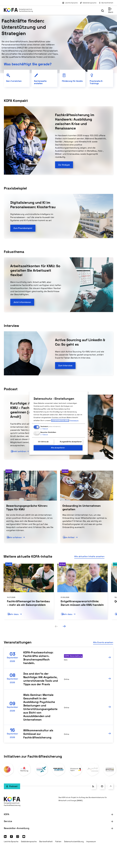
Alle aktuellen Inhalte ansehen (89, 556)
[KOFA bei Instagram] (17, 837)
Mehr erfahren (14, 537)
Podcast (13, 786)
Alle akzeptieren (58, 447)
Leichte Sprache (71, 3)
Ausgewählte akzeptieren (71, 441)
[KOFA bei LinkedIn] (5, 837)
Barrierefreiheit (107, 3)
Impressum (91, 841)
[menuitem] (70, 2)
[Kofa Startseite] (18, 10)
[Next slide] (64, 626)
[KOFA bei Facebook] (11, 837)
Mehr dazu (13, 614)
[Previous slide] (56, 626)
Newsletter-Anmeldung (16, 828)
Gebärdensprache (89, 3)
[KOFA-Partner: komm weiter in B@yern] (58, 775)
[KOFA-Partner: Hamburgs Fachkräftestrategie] (24, 775)
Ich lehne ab (43, 441)
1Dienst (44, 429)
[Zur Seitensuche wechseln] (102, 11)
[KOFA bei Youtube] (23, 837)
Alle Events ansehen (103, 642)
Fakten (58, 841)
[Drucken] (102, 786)
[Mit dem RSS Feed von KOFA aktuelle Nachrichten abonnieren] (93, 786)
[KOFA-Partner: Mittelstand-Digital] (75, 775)
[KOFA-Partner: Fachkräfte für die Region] (41, 775)
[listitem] (29, 591)
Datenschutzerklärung (74, 841)
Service (8, 821)
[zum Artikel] (86, 485)
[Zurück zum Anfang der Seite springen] (110, 786)
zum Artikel (69, 537)
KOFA (6, 814)
